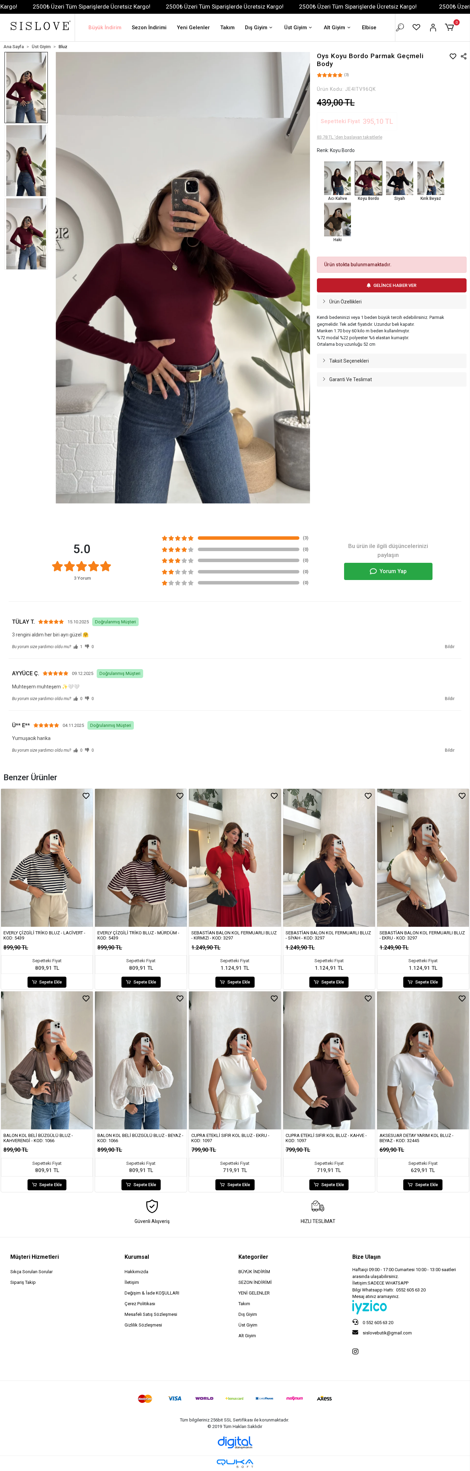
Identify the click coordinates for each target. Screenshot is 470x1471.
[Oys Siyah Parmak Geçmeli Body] (399, 178)
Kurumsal (137, 1257)
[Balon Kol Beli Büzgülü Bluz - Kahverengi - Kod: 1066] (47, 1060)
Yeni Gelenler (193, 27)
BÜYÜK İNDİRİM (254, 1271)
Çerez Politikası (140, 1303)
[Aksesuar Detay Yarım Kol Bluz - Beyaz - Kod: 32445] (423, 1060)
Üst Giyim (295, 27)
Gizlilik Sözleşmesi (143, 1325)
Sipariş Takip (23, 1282)
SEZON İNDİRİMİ (255, 1282)
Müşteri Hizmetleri (34, 1257)
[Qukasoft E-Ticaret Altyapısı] (235, 1463)
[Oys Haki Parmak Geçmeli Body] (337, 219)
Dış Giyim (256, 27)
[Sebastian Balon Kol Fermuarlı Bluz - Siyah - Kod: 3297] (329, 858)
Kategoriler (253, 1257)
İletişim (132, 1282)
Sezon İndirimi (149, 27)
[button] (450, 27)
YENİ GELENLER (254, 1293)
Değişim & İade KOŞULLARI (152, 1293)
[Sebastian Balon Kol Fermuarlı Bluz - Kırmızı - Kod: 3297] (235, 858)
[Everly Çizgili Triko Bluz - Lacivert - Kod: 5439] (47, 858)
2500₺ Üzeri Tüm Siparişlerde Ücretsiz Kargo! (91, 6)
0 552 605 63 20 (377, 1322)
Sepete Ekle (50, 982)
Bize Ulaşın (366, 1257)
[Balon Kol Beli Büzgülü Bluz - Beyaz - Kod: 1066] (141, 1060)
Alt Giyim (334, 27)
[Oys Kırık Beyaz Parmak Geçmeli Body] (431, 178)
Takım (227, 27)
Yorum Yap (393, 571)
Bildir (450, 646)
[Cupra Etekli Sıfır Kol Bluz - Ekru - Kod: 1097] (235, 1060)
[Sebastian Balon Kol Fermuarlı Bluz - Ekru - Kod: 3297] (423, 858)
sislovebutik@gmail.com (387, 1332)
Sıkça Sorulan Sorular (31, 1271)
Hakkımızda (136, 1271)
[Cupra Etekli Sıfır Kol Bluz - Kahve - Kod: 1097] (329, 1060)
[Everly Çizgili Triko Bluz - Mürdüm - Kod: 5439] (141, 858)
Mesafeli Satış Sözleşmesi (151, 1314)
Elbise (369, 27)
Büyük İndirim (104, 27)
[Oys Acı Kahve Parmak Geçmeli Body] (337, 178)
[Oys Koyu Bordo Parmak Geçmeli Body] (368, 178)
